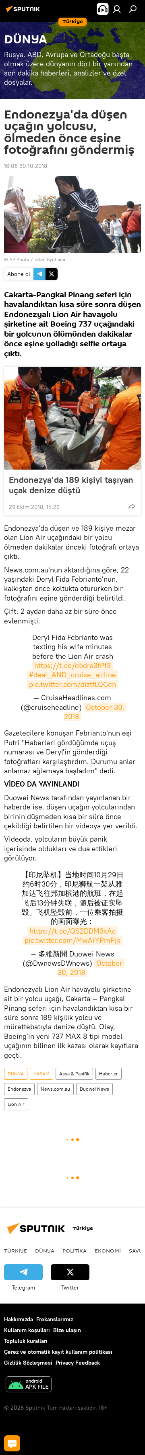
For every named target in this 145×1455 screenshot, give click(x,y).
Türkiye (15, 1250)
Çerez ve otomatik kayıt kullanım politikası (58, 1351)
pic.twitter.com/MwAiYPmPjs (72, 940)
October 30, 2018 (95, 712)
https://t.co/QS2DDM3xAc (72, 931)
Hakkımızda (18, 1319)
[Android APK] (28, 1385)
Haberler (108, 1074)
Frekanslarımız (54, 1319)
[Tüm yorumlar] (12, 1443)
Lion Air (16, 1104)
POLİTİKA (74, 1250)
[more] (132, 506)
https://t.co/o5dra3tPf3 (72, 665)
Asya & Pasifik (74, 1074)
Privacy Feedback (78, 1362)
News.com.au (55, 1089)
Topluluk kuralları (26, 1341)
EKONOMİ (108, 1250)
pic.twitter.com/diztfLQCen (72, 684)
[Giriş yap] (117, 9)
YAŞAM (41, 1074)
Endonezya (19, 1089)
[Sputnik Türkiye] (24, 12)
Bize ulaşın (67, 1330)
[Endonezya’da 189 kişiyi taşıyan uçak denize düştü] (72, 418)
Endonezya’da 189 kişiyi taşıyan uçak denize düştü (71, 484)
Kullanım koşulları (27, 1330)
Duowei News (94, 1089)
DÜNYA (16, 1074)
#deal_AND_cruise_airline (72, 674)
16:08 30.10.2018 (25, 166)
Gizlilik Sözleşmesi (28, 1362)
